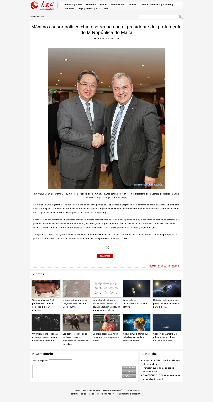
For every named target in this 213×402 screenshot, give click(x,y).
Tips (106, 8)
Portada (68, 4)
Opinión (132, 4)
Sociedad (69, 8)
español (33, 17)
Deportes (155, 4)
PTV (98, 8)
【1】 (101, 248)
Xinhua (97, 38)
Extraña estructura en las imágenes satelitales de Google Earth (75, 303)
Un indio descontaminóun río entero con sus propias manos (106, 337)
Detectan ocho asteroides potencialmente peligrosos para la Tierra (166, 303)
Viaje (80, 8)
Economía (91, 4)
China (79, 4)
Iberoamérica (117, 4)
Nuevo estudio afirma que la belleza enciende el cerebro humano (135, 337)
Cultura (167, 4)
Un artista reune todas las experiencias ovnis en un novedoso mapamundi (45, 337)
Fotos (89, 8)
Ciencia (144, 4)
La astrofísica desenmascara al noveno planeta (135, 303)
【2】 (107, 247)
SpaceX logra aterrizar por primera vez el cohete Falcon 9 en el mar (166, 337)
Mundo (103, 4)
